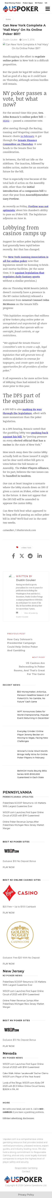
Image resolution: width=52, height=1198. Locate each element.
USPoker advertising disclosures (18, 1118)
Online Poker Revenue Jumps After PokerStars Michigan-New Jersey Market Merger (23, 825)
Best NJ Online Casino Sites (22, 880)
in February (27, 136)
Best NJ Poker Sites (16, 841)
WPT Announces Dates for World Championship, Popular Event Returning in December (33, 714)
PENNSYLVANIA (17, 792)
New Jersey (13, 971)
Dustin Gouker (10, 39)
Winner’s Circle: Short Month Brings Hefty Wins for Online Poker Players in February (32, 754)
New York (27, 547)
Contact (26, 1171)
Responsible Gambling (26, 1168)
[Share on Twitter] (22, 556)
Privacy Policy (26, 1194)
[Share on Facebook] (13, 556)
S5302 (6, 120)
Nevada (10, 1053)
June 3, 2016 (28, 39)
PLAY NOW (9, 867)
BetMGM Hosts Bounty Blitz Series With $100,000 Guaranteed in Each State (32, 774)
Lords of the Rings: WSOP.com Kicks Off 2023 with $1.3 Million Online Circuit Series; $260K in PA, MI (24, 1086)
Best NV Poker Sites (16, 1020)
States (8, 19)
